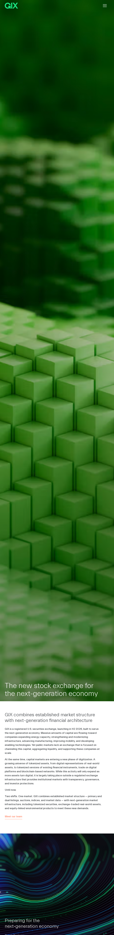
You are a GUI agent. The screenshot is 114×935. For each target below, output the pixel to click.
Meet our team (13, 816)
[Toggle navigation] (104, 5)
